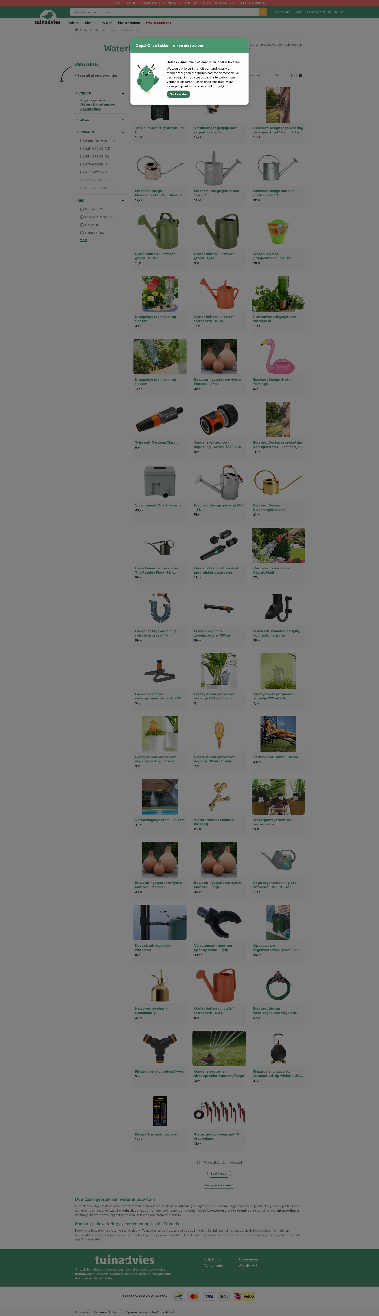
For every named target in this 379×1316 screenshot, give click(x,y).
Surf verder (178, 94)
